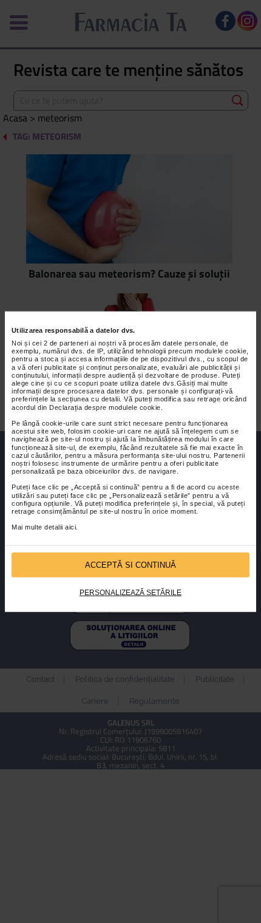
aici (70, 527)
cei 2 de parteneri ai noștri (74, 343)
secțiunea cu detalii (89, 399)
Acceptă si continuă (130, 564)
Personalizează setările (130, 592)
